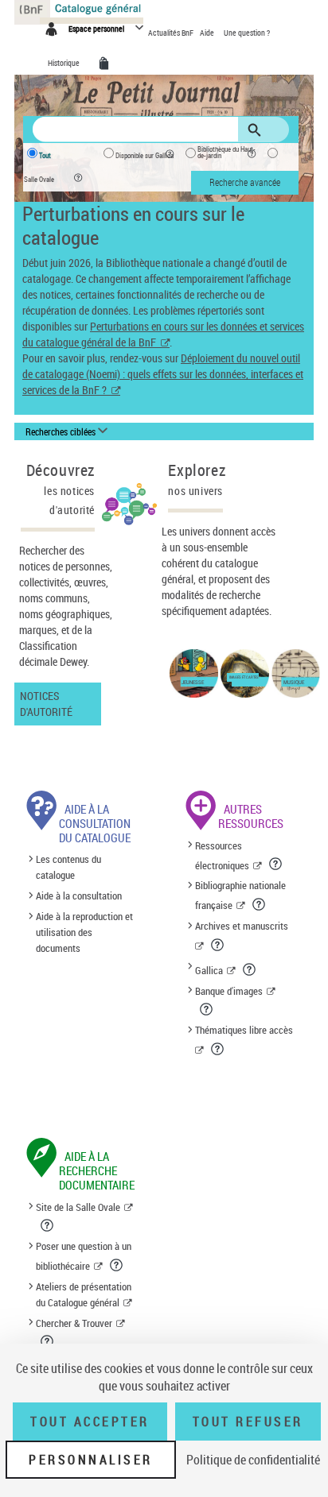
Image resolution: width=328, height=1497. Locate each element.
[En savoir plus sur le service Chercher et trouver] (48, 1341)
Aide (208, 32)
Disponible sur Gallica (144, 156)
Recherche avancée (244, 182)
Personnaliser (91, 1459)
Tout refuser (248, 1421)
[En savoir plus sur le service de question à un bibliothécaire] (117, 1265)
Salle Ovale (39, 179)
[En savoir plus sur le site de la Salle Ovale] (48, 1225)
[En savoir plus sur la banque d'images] (207, 1009)
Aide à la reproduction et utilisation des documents (84, 932)
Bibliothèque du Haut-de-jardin (226, 152)
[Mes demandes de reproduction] (106, 63)
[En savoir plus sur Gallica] (250, 969)
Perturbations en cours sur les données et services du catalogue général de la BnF (163, 334)
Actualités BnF (171, 32)
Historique (64, 62)
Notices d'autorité (46, 703)
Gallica (209, 970)
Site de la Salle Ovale (78, 1207)
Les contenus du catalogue (68, 868)
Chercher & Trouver (74, 1323)
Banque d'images (229, 991)
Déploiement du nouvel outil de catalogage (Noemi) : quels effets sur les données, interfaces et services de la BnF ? (162, 373)
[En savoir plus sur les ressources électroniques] (276, 864)
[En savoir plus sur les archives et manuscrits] (218, 945)
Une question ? (247, 32)
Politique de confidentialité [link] (253, 1459)
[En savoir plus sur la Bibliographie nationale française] (259, 904)
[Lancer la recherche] (257, 130)
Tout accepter (90, 1421)
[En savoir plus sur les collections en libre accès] (218, 1049)
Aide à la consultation (79, 895)
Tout (45, 156)
